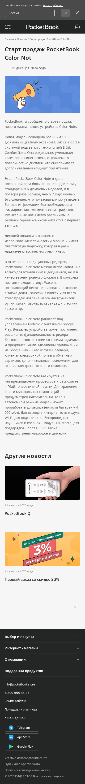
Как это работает (53, 5)
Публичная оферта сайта (22, 764)
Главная (9, 39)
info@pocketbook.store (20, 684)
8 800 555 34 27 (17, 692)
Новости (22, 39)
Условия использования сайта (26, 758)
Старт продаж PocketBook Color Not (50, 39)
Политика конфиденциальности (27, 770)
